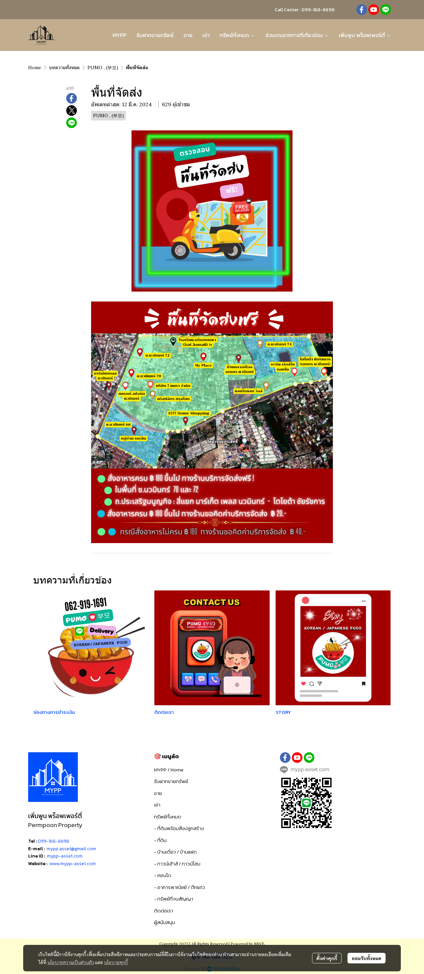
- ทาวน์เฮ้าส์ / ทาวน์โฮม (177, 863)
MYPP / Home (169, 769)
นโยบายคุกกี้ (116, 962)
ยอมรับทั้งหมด (366, 958)
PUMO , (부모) (102, 67)
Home (34, 67)
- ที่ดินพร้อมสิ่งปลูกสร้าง (179, 828)
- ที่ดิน (160, 840)
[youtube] (373, 9)
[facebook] (361, 9)
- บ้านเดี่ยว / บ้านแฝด (175, 852)
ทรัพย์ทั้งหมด (167, 816)
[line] (385, 9)
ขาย (158, 793)
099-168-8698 (53, 841)
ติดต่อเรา (163, 910)
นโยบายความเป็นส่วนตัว (70, 962)
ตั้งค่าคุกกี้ (326, 958)
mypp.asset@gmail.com (71, 848)
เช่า (157, 805)
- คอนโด (162, 875)
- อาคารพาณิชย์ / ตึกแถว (179, 887)
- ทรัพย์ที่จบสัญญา (173, 899)
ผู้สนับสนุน (164, 922)
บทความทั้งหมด (64, 67)
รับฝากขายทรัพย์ (171, 781)
